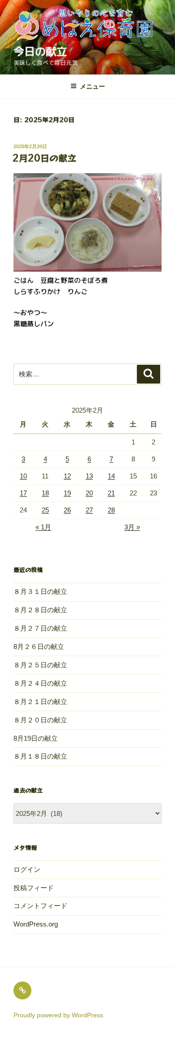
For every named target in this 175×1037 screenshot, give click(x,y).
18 (45, 493)
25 (45, 510)
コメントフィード (40, 905)
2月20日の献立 (44, 157)
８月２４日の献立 (40, 683)
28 (111, 510)
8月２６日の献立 (38, 646)
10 (23, 476)
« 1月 (43, 527)
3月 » (132, 527)
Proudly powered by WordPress (58, 1015)
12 (67, 476)
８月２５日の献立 (40, 665)
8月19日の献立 (35, 738)
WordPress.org (35, 924)
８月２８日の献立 (40, 610)
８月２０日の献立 (40, 720)
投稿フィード (33, 888)
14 (111, 476)
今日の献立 (40, 51)
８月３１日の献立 (40, 591)
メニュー (92, 86)
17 (23, 493)
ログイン (26, 869)
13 (89, 476)
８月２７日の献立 (40, 628)
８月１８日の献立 (40, 756)
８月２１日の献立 (40, 701)
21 (111, 493)
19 (67, 493)
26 (67, 510)
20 (89, 493)
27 (89, 510)
